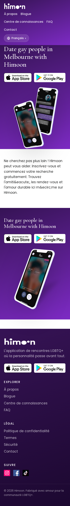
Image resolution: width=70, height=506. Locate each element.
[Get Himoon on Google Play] (50, 77)
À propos (11, 14)
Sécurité (11, 444)
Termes (10, 437)
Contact (10, 30)
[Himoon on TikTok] (26, 473)
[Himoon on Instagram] (7, 473)
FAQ (49, 22)
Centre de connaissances (23, 22)
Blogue (26, 14)
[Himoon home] (14, 6)
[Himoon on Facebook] (16, 473)
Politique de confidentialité (26, 431)
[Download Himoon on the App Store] (18, 77)
